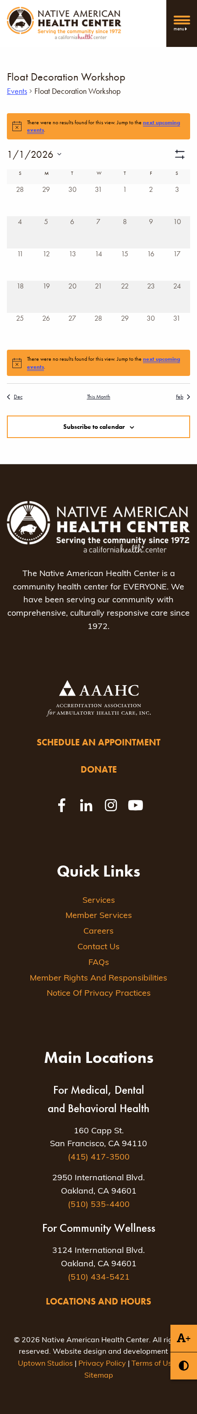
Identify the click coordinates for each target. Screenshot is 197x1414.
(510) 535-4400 (99, 1205)
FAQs (98, 963)
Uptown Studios (45, 1364)
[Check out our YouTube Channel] (135, 805)
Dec (18, 396)
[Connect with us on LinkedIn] (86, 805)
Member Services (99, 916)
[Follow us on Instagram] (110, 805)
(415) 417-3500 (99, 1158)
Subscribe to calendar (94, 426)
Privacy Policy (102, 1364)
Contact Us (98, 947)
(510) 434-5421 (99, 1278)
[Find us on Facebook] (61, 805)
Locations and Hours (98, 1301)
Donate (99, 769)
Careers (98, 932)
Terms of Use (153, 1364)
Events (17, 91)
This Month (98, 396)
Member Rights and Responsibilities (98, 979)
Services (98, 901)
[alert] (98, 363)
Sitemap (98, 1375)
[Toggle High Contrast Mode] (183, 1365)
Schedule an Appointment (98, 742)
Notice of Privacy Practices (99, 994)
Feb (179, 396)
